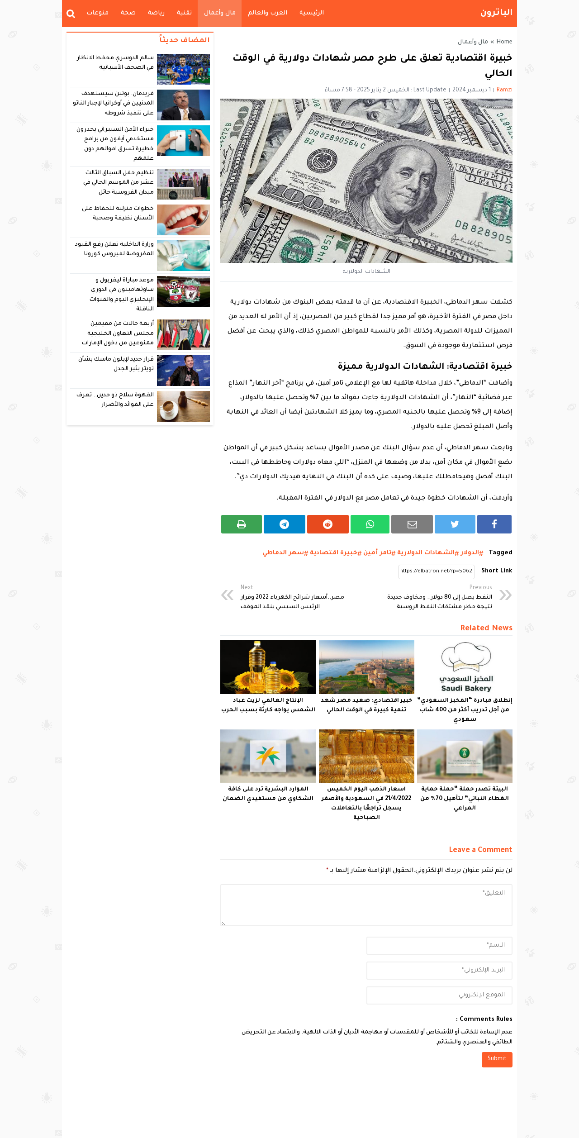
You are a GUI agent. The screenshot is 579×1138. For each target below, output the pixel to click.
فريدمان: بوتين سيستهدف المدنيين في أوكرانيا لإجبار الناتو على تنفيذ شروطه (113, 104)
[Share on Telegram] (284, 524)
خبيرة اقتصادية (333, 553)
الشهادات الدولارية (426, 553)
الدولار (469, 553)
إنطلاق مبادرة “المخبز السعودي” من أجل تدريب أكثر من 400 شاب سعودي (465, 710)
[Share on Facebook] (494, 524)
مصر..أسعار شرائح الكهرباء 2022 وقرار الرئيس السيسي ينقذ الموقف (292, 597)
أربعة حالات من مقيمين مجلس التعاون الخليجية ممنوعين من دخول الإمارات (118, 334)
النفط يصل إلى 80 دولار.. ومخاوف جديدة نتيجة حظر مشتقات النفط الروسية (439, 597)
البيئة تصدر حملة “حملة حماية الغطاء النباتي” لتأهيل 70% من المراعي (464, 799)
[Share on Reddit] (327, 524)
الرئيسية (311, 13)
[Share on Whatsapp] (370, 524)
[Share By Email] (412, 524)
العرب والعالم (267, 13)
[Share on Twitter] (455, 524)
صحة (128, 13)
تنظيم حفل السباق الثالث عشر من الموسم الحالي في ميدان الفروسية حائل (118, 183)
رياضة (156, 13)
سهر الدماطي (283, 553)
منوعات (97, 13)
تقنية (184, 13)
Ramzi (505, 90)
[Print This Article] (241, 524)
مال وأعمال (220, 13)
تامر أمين (377, 553)
